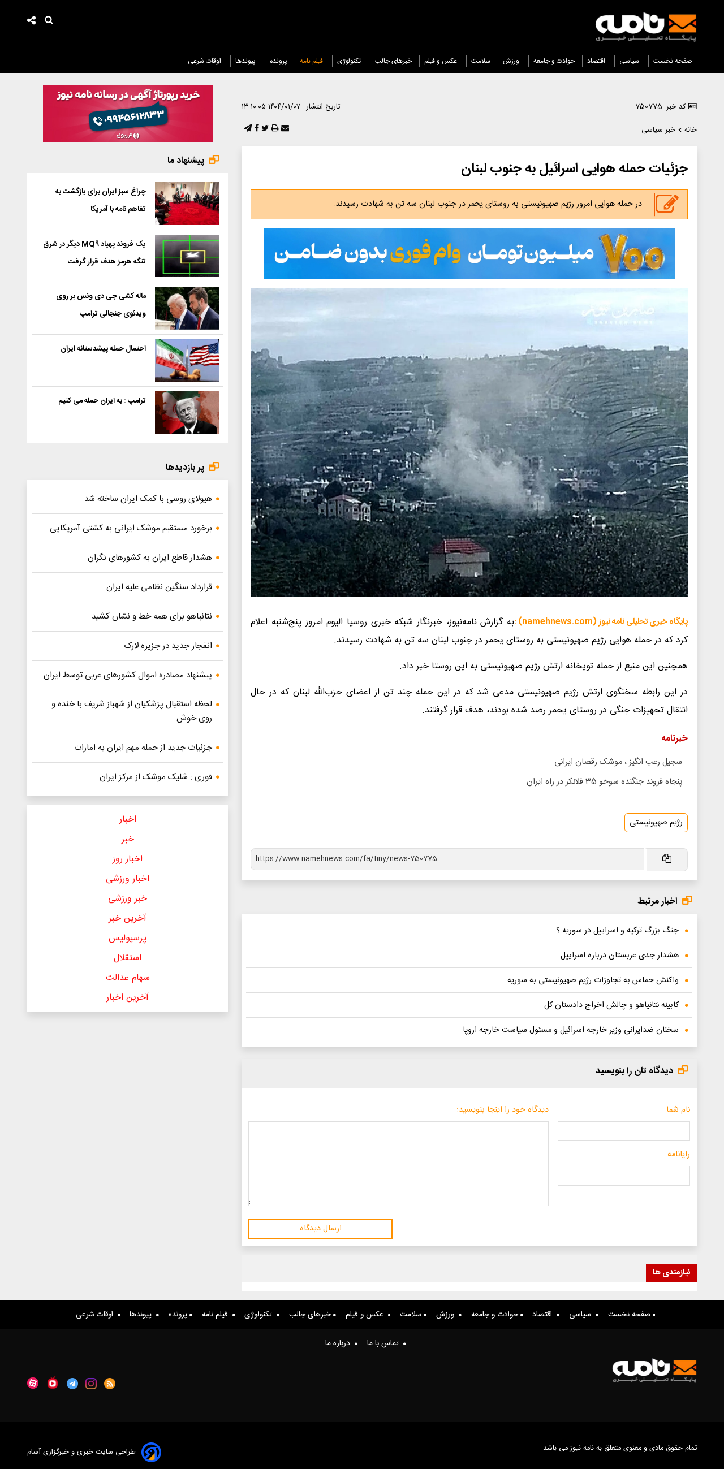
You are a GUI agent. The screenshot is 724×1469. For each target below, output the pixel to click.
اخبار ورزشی (127, 879)
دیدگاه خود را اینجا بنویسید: (502, 1110)
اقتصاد (597, 61)
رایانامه (678, 1154)
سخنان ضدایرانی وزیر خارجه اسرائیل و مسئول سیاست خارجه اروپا (571, 1030)
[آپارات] (32, 1383)
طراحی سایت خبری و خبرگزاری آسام (81, 1452)
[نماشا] (52, 1382)
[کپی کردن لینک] (666, 859)
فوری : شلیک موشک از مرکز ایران (156, 777)
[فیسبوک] (255, 129)
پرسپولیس (127, 938)
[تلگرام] (247, 129)
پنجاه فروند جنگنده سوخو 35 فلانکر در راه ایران (604, 782)
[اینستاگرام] (91, 1383)
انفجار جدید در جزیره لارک (168, 646)
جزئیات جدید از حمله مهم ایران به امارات (143, 748)
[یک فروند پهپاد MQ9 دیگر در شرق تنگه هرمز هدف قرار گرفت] (187, 256)
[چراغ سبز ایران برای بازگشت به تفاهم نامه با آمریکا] (187, 203)
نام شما (678, 1110)
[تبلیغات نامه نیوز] (469, 253)
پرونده (278, 61)
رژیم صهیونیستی (656, 822)
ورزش (512, 61)
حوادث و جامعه (554, 61)
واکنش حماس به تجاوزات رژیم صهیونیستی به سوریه (593, 980)
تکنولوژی (350, 61)
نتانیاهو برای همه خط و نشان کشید (152, 617)
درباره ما (340, 1343)
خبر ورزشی (127, 898)
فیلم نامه (312, 61)
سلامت (480, 61)
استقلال (127, 958)
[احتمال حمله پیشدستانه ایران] (187, 360)
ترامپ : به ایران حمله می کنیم (102, 401)
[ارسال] (284, 129)
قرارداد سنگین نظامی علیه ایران (159, 587)
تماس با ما (385, 1343)
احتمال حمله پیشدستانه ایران (103, 349)
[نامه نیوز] (646, 27)
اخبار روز (128, 859)
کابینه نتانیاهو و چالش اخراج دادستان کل (611, 1005)
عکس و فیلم (441, 61)
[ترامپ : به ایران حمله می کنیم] (187, 412)
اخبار (127, 819)
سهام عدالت (128, 978)
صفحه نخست (672, 61)
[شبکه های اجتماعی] (31, 22)
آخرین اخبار (127, 997)
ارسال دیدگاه (321, 1228)
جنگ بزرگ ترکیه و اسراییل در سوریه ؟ (617, 930)
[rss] (110, 1383)
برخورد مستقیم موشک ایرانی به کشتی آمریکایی (131, 528)
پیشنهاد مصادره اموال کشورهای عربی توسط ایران (128, 675)
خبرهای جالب (393, 61)
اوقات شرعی (205, 61)
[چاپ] (273, 129)
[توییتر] (264, 129)
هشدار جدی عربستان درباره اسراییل (620, 955)
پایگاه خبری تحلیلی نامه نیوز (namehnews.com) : (601, 622)
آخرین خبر (127, 918)
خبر (128, 839)
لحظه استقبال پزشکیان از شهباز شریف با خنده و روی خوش (131, 711)
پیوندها (246, 61)
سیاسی (630, 61)
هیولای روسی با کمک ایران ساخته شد (148, 499)
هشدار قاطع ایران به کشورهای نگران (150, 558)
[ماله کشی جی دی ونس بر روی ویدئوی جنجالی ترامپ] (187, 308)
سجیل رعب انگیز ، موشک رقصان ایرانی (618, 762)
